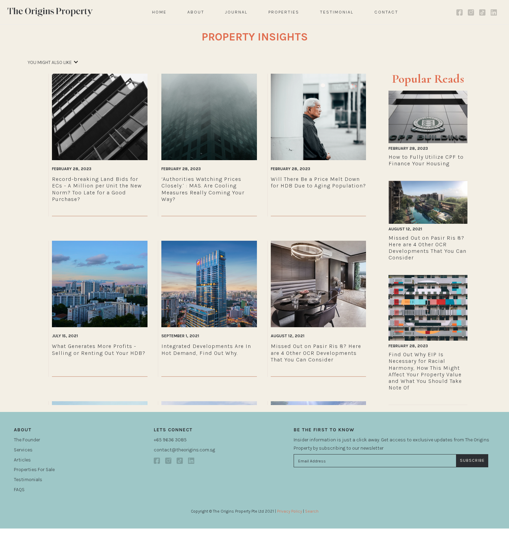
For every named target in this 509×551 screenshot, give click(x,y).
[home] (50, 11)
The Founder (27, 440)
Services (23, 450)
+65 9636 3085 (170, 440)
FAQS (19, 490)
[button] (53, 66)
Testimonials (28, 480)
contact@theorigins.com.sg (184, 450)
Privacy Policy (289, 511)
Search (312, 511)
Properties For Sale (34, 469)
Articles (22, 460)
